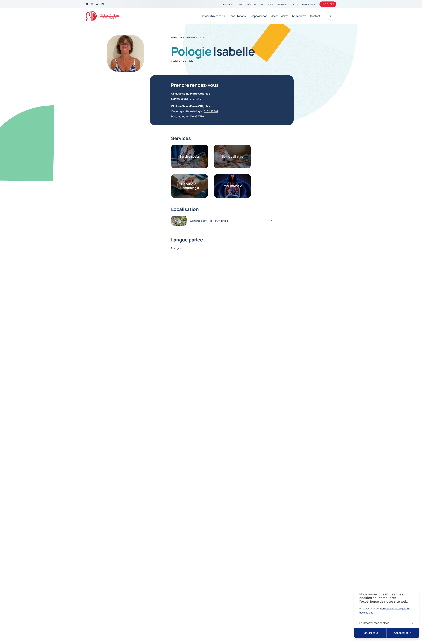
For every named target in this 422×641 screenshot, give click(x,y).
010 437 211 (196, 98)
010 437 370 (196, 116)
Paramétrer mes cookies (374, 623)
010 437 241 (211, 111)
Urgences (328, 4)
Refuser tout (370, 633)
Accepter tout (402, 633)
